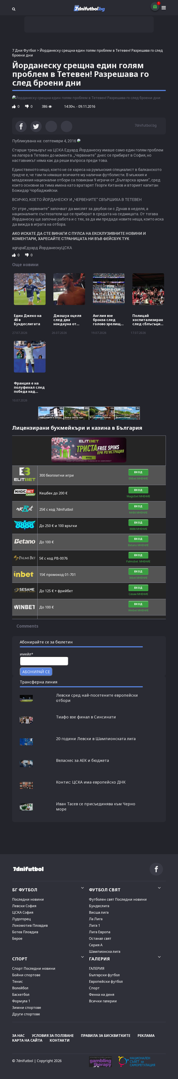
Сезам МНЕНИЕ (138, 594)
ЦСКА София (22, 912)
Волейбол (20, 988)
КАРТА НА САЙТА (27, 1040)
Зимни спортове (26, 1007)
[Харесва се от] (14, 106)
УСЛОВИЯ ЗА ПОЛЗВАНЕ (53, 1035)
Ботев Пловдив (25, 932)
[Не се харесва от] (27, 106)
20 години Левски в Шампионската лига (96, 738)
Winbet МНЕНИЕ (138, 610)
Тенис (17, 981)
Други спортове (26, 1014)
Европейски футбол (106, 981)
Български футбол (104, 975)
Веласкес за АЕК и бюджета (82, 760)
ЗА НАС (18, 1035)
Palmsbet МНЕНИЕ (138, 561)
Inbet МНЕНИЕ (138, 578)
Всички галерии (103, 1001)
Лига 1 (94, 925)
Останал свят (100, 938)
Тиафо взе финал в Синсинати (86, 716)
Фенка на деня (101, 994)
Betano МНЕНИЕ (138, 545)
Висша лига (99, 912)
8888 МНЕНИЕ (138, 529)
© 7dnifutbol (22, 1060)
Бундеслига (99, 905)
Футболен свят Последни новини (118, 899)
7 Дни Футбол (24, 50)
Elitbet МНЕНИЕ (138, 478)
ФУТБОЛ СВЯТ (104, 890)
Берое (17, 938)
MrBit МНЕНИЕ (138, 512)
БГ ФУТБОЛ (24, 890)
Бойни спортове (26, 975)
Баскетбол (21, 994)
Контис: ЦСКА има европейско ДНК (90, 782)
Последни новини (28, 899)
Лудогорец (21, 919)
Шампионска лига (104, 951)
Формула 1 (21, 1001)
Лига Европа (99, 932)
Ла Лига (95, 919)
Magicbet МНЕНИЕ (138, 496)
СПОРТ (19, 959)
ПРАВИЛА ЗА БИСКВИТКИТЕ (105, 1035)
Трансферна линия (38, 682)
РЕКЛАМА (146, 1035)
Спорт (94, 988)
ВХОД (138, 472)
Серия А (95, 945)
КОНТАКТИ (60, 1040)
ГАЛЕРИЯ (99, 959)
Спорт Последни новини (33, 968)
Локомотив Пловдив (30, 925)
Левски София (24, 905)
